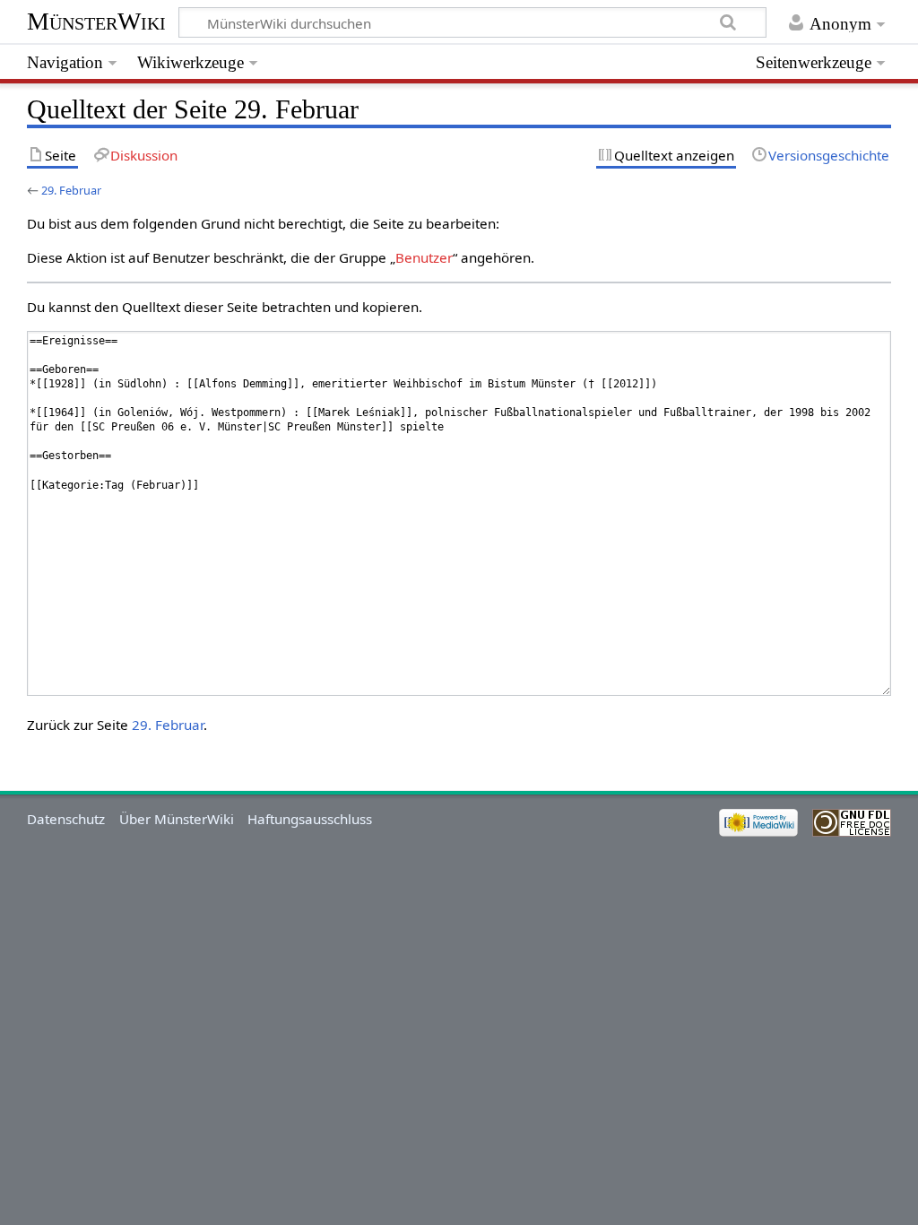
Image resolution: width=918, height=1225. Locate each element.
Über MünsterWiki (176, 819)
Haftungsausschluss (309, 819)
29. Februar (71, 190)
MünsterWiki (96, 21)
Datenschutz (66, 819)
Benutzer (424, 257)
